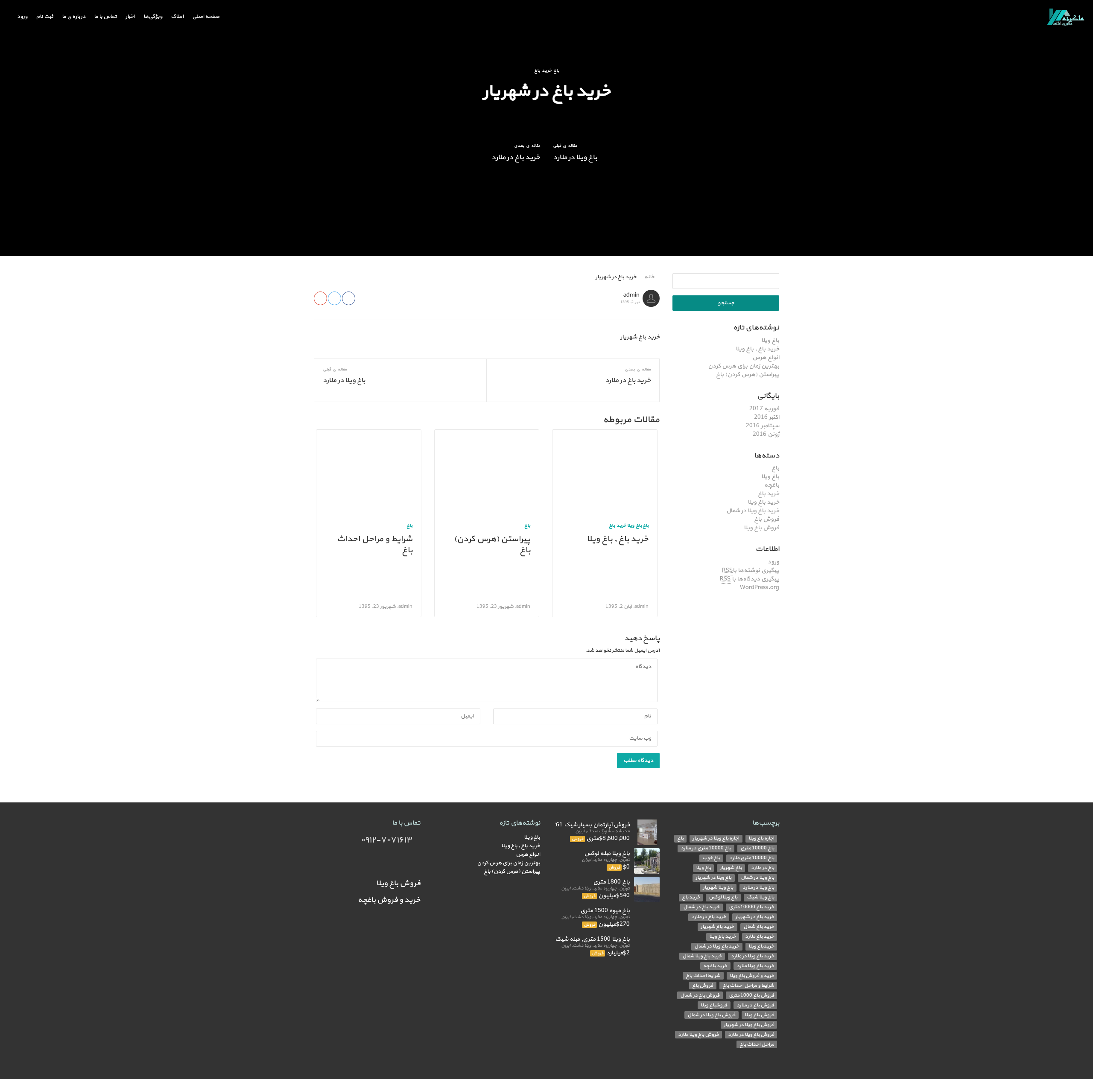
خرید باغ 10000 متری (751, 907)
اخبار (130, 17)
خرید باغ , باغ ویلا (757, 348)
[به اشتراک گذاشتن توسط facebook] (348, 298)
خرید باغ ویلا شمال (702, 956)
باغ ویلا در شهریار (713, 877)
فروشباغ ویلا (714, 1005)
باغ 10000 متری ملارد (751, 858)
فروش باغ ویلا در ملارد (751, 1034)
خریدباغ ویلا (761, 946)
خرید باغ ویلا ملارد (755, 965)
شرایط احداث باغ (703, 975)
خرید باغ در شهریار (754, 917)
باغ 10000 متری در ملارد (706, 848)
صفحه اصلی (205, 17)
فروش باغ (766, 519)
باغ (775, 468)
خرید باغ (768, 493)
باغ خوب (711, 858)
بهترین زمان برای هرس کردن (743, 366)
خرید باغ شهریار (717, 926)
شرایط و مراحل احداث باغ (374, 545)
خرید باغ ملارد (759, 936)
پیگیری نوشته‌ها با (750, 570)
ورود (22, 17)
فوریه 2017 (764, 408)
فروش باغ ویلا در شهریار (749, 1024)
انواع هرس (765, 357)
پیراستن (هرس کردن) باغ (747, 374)
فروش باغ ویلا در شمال (711, 1014)
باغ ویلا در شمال (757, 877)
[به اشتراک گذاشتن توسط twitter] (334, 298)
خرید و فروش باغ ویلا (752, 975)
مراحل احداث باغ (756, 1044)
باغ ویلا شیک (760, 897)
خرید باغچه (715, 965)
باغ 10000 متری (757, 848)
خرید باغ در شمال (701, 907)
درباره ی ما (73, 17)
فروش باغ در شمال (699, 995)
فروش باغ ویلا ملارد (698, 1034)
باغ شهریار (731, 868)
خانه (649, 277)
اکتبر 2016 (766, 417)
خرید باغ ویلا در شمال (752, 510)
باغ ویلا (770, 340)
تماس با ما (105, 17)
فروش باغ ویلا (761, 527)
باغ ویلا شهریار (718, 887)
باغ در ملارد (762, 868)
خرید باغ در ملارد (515, 157)
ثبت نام (44, 17)
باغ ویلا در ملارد (575, 157)
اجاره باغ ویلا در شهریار (716, 838)
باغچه (771, 485)
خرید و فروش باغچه (389, 900)
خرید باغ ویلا (763, 502)
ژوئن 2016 (766, 434)
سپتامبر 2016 (762, 425)
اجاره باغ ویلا (761, 838)
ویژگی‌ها (152, 17)
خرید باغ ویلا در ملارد (752, 956)
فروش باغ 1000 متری (751, 995)
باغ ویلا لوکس (723, 897)
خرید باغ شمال (758, 926)
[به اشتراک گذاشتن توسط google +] (320, 298)
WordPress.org (759, 587)
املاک (177, 17)
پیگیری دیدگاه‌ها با (749, 578)
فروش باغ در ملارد (755, 1005)
